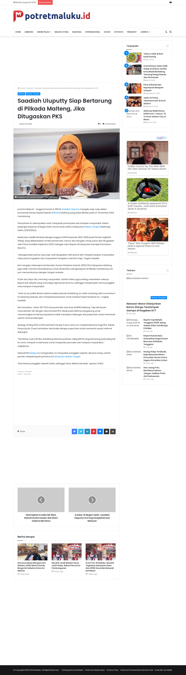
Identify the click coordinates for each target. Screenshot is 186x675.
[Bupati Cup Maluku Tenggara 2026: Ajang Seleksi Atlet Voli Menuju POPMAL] (133, 323)
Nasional (77, 32)
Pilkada (56, 212)
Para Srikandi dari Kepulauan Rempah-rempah (154, 87)
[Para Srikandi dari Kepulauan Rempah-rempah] (133, 88)
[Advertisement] (66, 59)
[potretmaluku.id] (51, 16)
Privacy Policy (113, 670)
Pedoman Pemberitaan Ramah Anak (136, 670)
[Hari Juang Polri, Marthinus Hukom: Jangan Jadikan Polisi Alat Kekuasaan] (133, 371)
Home (18, 32)
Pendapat (132, 32)
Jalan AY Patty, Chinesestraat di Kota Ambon (155, 100)
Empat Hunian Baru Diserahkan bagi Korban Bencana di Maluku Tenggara (156, 340)
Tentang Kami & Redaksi (72, 670)
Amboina (29, 32)
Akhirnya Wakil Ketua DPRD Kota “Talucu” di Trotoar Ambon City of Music (155, 115)
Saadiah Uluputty (70, 209)
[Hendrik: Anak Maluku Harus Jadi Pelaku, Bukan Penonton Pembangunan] (67, 551)
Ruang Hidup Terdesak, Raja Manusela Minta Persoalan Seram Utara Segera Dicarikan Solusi (155, 356)
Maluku (30, 88)
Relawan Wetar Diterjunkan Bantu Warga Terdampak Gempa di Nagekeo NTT (143, 307)
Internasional (92, 32)
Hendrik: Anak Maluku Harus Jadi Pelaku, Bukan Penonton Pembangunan (66, 565)
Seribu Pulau (43, 32)
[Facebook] (74, 431)
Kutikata (118, 32)
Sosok (107, 32)
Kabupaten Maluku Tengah (66, 356)
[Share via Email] (106, 431)
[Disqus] (66, 621)
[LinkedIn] (87, 431)
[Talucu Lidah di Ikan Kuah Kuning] (133, 57)
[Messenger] (100, 431)
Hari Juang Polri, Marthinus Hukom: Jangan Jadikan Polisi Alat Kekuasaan (154, 372)
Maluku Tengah (33, 94)
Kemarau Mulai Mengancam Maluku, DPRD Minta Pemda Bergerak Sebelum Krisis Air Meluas (32, 567)
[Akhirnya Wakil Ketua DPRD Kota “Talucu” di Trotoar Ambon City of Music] (133, 115)
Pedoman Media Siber (95, 670)
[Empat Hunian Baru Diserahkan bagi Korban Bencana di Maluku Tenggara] (133, 339)
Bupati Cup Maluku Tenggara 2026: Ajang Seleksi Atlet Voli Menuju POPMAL (156, 324)
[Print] (113, 431)
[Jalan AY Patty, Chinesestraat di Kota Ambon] (133, 101)
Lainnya (144, 32)
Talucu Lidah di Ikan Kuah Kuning (153, 55)
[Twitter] (81, 431)
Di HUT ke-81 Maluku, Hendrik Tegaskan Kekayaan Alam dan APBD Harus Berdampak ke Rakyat (100, 567)
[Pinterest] (93, 431)
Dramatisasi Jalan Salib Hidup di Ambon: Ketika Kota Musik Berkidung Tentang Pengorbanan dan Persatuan (155, 72)
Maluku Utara (61, 32)
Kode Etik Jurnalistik (163, 670)
